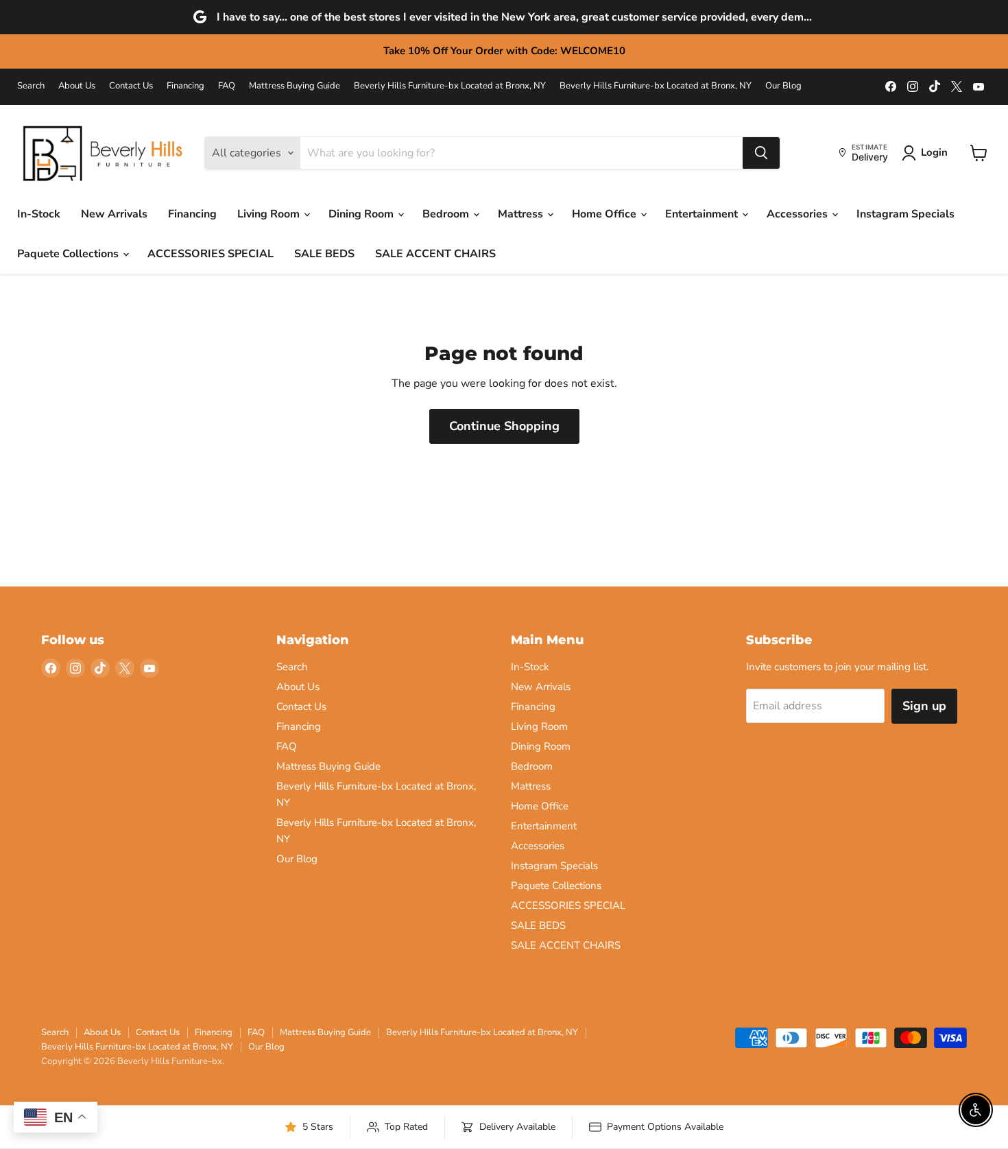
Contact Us (131, 86)
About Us (76, 86)
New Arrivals (114, 214)
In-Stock (38, 214)
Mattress (522, 214)
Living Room (269, 214)
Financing (185, 86)
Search (31, 86)
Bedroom (447, 214)
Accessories (798, 214)
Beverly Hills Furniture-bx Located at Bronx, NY (450, 86)
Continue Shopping (504, 426)
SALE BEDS (324, 253)
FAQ (226, 86)
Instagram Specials (905, 214)
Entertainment (703, 214)
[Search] (761, 153)
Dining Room (362, 214)
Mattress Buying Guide (294, 86)
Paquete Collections (69, 253)
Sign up (924, 706)
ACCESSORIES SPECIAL (210, 253)
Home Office (605, 214)
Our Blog (783, 86)
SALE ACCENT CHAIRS (435, 253)
